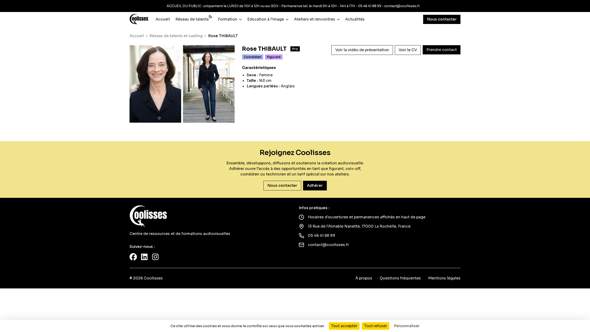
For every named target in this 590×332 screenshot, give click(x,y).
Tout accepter (344, 325)
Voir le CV (408, 49)
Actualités (355, 19)
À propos (363, 278)
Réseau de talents (192, 19)
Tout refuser (375, 325)
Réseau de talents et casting (176, 36)
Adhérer (315, 185)
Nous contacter (442, 19)
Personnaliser (406, 325)
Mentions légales (444, 278)
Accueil (163, 19)
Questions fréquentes (400, 278)
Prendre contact (441, 49)
